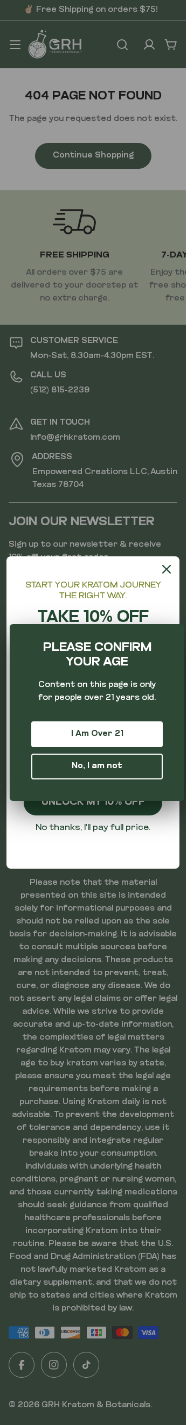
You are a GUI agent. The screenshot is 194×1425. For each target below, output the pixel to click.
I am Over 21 (97, 734)
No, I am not (97, 766)
